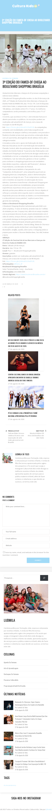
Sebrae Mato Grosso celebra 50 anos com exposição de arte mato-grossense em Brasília (16, 437)
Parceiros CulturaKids (11, 680)
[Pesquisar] (44, 578)
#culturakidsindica (10, 785)
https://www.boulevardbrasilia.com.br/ (30, 274)
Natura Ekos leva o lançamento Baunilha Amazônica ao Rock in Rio (28, 734)
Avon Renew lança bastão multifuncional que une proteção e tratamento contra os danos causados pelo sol (31, 719)
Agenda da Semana (10, 662)
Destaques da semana (11, 674)
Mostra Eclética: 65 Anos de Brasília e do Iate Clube (36, 435)
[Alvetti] (49, 809)
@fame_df (18, 264)
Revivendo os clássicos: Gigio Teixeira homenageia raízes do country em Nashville (29, 703)
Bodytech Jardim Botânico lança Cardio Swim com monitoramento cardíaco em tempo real (30, 748)
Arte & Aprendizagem (11, 668)
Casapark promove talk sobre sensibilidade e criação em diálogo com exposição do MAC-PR (30, 762)
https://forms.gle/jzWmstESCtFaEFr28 (20, 127)
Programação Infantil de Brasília (14, 686)
